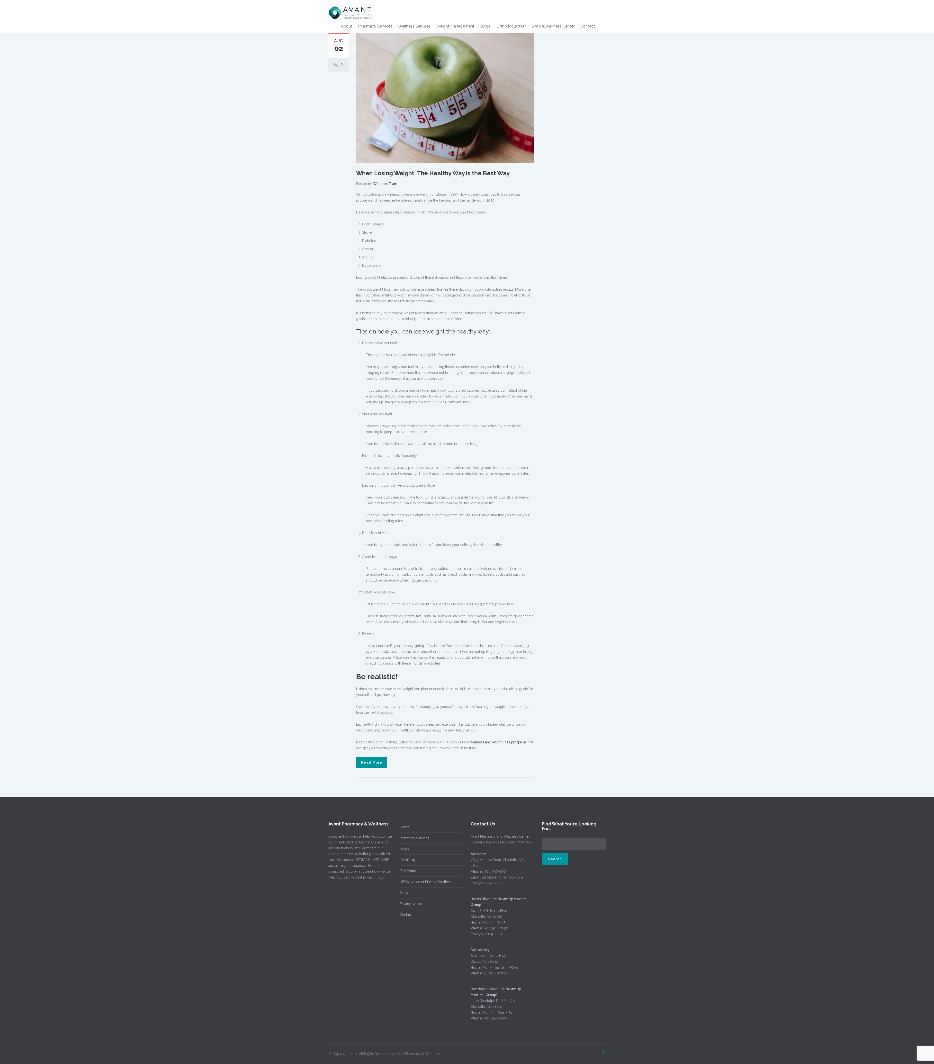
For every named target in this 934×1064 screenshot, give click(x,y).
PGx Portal (408, 871)
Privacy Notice (411, 904)
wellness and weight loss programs (498, 742)
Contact (587, 26)
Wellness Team (385, 184)
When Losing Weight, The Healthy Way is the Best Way (433, 173)
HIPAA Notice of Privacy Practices (425, 882)
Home (404, 827)
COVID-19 (407, 860)
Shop (404, 893)
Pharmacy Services (375, 26)
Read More (371, 762)
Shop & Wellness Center (553, 26)
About (346, 26)
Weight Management (455, 26)
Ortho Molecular (511, 26)
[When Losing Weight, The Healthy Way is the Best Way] (445, 98)
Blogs (485, 26)
